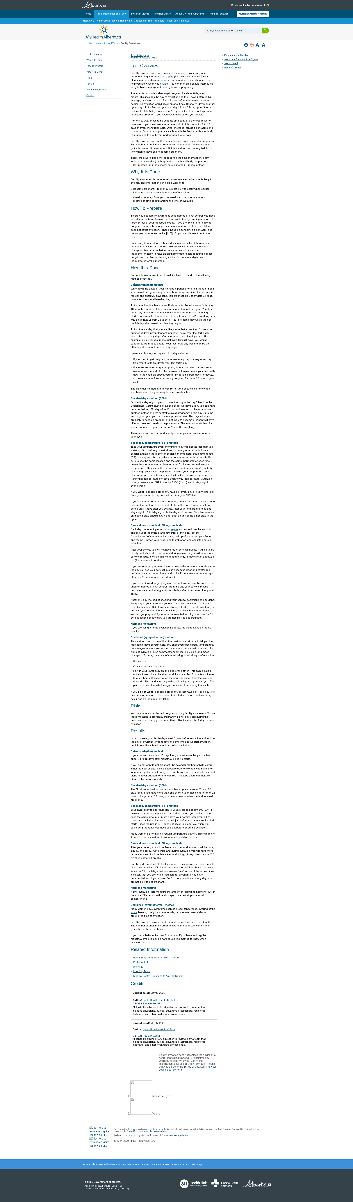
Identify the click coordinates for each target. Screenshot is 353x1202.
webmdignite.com (179, 1135)
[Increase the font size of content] (264, 45)
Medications (140, 20)
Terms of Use (191, 1066)
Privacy (125, 1188)
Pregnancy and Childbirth (237, 55)
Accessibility (113, 1188)
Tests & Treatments (122, 20)
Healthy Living (103, 20)
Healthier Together (218, 13)
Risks (89, 78)
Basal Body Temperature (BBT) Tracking (156, 957)
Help (199, 1164)
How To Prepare (94, 66)
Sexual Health (231, 63)
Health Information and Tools (111, 13)
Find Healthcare (162, 13)
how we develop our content (154, 1131)
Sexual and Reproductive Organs (241, 59)
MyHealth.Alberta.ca (103, 32)
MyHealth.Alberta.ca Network (250, 5)
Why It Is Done (94, 60)
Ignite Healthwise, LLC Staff (159, 1029)
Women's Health (232, 67)
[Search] (265, 30)
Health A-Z (88, 20)
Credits (90, 95)
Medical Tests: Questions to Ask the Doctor (158, 975)
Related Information (96, 89)
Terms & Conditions (94, 1188)
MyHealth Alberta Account (253, 13)
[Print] (252, 45)
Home (88, 13)
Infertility (138, 966)
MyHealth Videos (140, 13)
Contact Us (189, 1164)
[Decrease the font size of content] (258, 45)
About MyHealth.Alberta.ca (189, 13)
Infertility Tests (141, 971)
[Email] (246, 45)
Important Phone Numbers (136, 1164)
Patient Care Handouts (177, 20)
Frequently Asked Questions (166, 1164)
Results (90, 84)
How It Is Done (94, 72)
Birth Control (140, 962)
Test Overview (94, 54)
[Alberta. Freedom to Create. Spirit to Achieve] (255, 1186)
